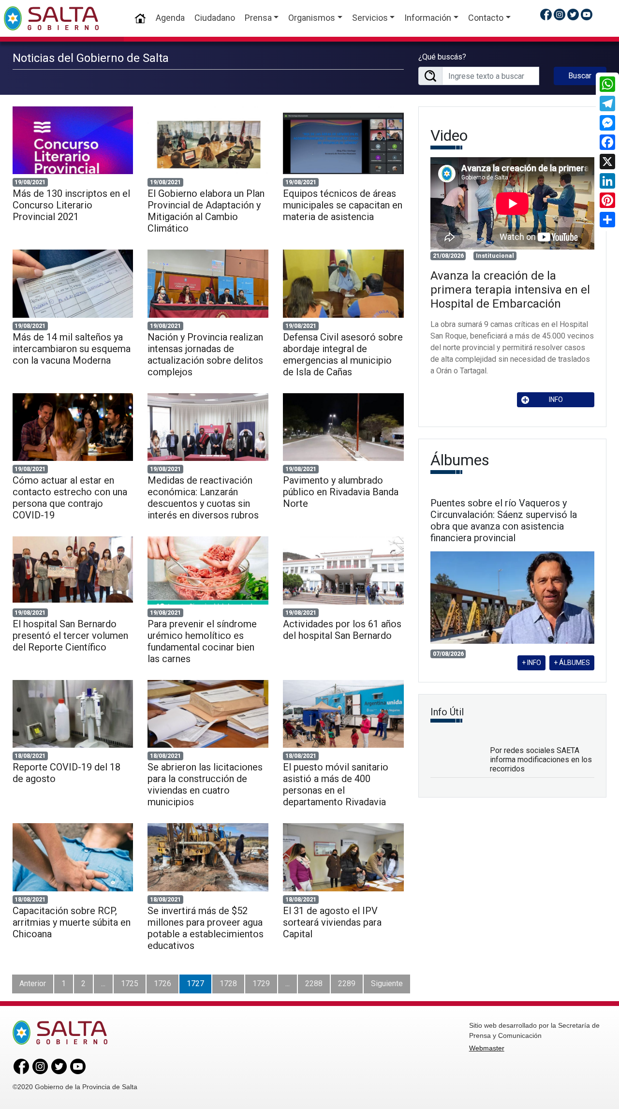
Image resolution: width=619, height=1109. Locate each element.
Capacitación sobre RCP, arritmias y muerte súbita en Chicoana (72, 922)
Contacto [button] (485, 18)
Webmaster (486, 1048)
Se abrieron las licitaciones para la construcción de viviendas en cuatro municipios (205, 784)
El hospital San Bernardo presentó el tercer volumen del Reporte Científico (70, 635)
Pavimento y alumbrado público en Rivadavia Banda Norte (340, 491)
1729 (261, 983)
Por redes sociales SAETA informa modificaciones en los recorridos (541, 759)
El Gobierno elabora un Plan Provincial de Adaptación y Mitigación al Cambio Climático (206, 211)
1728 (228, 983)
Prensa (258, 18)
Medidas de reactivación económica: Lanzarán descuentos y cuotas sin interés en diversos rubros (203, 497)
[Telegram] (607, 103)
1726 (162, 983)
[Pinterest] (607, 200)
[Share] (607, 219)
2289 (346, 983)
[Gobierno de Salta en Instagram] (559, 14)
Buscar (579, 75)
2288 (314, 983)
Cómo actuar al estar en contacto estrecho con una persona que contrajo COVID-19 (70, 497)
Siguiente (387, 983)
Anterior (32, 983)
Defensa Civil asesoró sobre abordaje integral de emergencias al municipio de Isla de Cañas (343, 354)
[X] (607, 161)
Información (427, 18)
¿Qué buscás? (442, 56)
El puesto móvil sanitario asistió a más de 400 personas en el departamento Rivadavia (335, 784)
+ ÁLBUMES (572, 662)
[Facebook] (607, 142)
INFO (556, 399)
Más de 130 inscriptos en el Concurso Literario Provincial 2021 (71, 205)
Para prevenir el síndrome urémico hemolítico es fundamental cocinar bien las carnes (202, 641)
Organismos (311, 18)
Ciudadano (214, 18)
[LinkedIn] (607, 181)
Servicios (370, 18)
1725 (129, 983)
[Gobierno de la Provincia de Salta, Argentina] (51, 18)
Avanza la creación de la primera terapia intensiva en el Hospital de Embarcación (510, 290)
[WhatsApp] (607, 84)
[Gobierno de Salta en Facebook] (546, 14)
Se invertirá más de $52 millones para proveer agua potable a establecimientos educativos (205, 928)
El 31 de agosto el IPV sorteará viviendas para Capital (332, 922)
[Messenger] (607, 123)
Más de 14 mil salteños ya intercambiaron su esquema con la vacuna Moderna (72, 348)
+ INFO (531, 662)
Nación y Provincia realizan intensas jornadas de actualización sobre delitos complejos (205, 354)
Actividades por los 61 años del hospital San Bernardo (342, 629)
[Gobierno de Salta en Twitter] (573, 14)
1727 (195, 983)
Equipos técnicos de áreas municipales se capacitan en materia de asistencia (342, 205)
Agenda (170, 18)
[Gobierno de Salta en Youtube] (586, 14)
